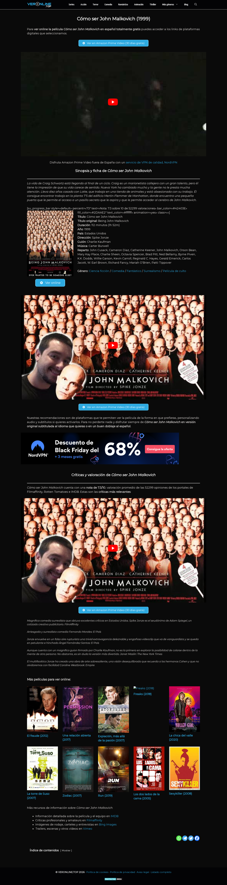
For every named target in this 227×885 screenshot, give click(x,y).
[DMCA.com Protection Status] (113, 880)
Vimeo (87, 828)
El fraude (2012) (37, 736)
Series (71, 4)
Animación (138, 4)
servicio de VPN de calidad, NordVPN (151, 162)
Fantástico (134, 271)
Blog (186, 4)
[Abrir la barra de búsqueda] (195, 4)
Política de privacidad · (123, 872)
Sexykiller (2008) (180, 793)
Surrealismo (152, 271)
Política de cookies (97, 872)
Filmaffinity (94, 820)
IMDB (114, 816)
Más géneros (168, 4)
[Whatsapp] (179, 838)
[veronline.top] (39, 4)
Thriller (153, 4)
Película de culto (174, 271)
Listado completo (161, 872)
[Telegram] (185, 838)
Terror (95, 4)
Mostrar (66, 850)
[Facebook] (197, 838)
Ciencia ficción (99, 271)
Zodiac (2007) (72, 795)
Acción (83, 4)
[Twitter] (191, 838)
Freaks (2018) (143, 694)
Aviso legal (143, 872)
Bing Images (108, 824)
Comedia (108, 4)
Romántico (123, 4)
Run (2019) (105, 795)
